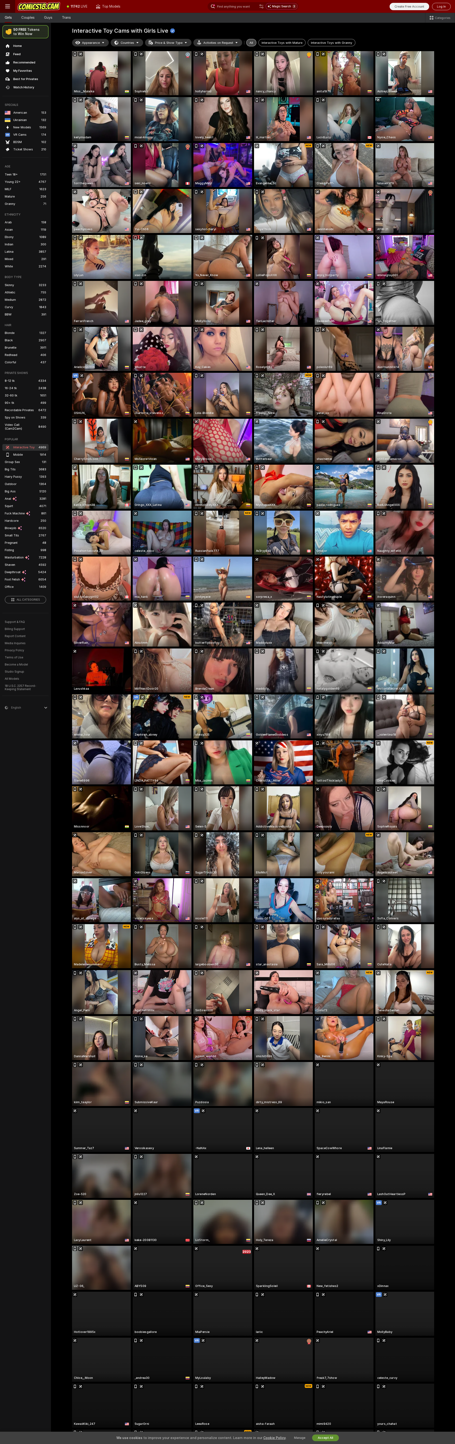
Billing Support (15, 629)
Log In (441, 6)
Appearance (91, 43)
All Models (12, 678)
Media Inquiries (15, 643)
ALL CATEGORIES (28, 599)
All (251, 43)
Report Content (15, 636)
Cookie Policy (274, 1438)
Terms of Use (14, 657)
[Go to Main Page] (39, 6)
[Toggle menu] (7, 6)
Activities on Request (218, 43)
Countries (127, 43)
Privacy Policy (14, 650)
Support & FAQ (15, 622)
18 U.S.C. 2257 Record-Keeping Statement (20, 687)
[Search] (261, 6)
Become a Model (16, 664)
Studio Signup (14, 671)
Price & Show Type (168, 43)
